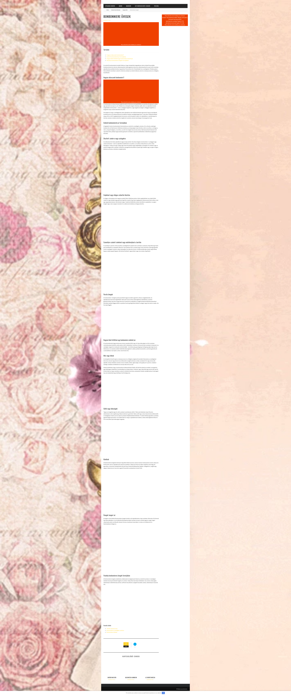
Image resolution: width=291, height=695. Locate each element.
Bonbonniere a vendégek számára (115, 630)
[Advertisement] (131, 33)
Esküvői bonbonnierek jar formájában (116, 56)
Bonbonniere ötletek (111, 632)
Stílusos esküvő (110, 6)
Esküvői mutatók (112, 677)
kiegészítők (106, 20)
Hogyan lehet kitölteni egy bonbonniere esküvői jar (119, 58)
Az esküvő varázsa (150, 677)
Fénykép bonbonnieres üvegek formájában (117, 60)
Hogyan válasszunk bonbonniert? (115, 55)
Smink (120, 6)
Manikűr (128, 6)
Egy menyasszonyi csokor (142, 6)
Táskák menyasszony (111, 628)
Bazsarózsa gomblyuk (131, 677)
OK (163, 692)
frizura (156, 6)
